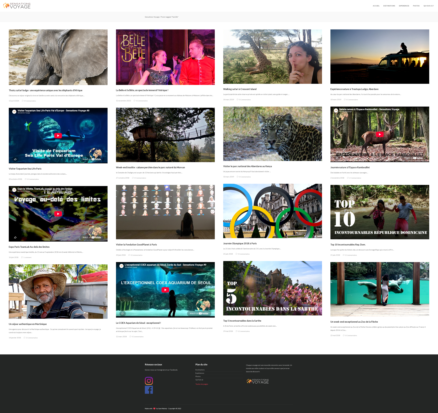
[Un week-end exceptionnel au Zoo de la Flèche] (379, 289)
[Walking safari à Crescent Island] (272, 56)
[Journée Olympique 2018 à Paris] (272, 211)
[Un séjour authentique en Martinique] (58, 291)
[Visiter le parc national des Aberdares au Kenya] (272, 134)
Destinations (200, 370)
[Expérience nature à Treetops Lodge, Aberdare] (379, 56)
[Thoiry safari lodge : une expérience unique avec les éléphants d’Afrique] (58, 57)
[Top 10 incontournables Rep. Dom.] (379, 212)
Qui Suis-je (199, 380)
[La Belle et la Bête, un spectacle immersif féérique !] (165, 57)
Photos (198, 376)
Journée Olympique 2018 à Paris (240, 243)
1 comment (27, 257)
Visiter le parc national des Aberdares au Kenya (247, 166)
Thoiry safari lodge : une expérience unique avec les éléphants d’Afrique (45, 90)
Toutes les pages (201, 384)
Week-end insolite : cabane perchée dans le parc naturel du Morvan (150, 167)
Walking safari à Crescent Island (240, 89)
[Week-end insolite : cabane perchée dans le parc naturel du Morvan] (165, 135)
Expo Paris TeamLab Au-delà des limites (29, 246)
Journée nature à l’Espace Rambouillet (350, 167)
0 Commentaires (30, 101)
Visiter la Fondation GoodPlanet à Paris (136, 244)
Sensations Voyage (152, 17)
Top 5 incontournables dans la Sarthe (242, 320)
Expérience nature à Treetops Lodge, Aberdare (354, 89)
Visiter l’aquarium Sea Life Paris (25, 168)
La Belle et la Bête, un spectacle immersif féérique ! (142, 90)
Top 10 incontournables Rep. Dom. (348, 244)
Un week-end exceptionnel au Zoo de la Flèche (354, 321)
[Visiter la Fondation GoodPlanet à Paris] (165, 212)
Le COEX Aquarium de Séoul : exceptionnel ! (138, 322)
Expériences (199, 373)
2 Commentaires (355, 178)
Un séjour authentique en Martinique (28, 324)
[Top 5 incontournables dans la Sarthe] (272, 288)
